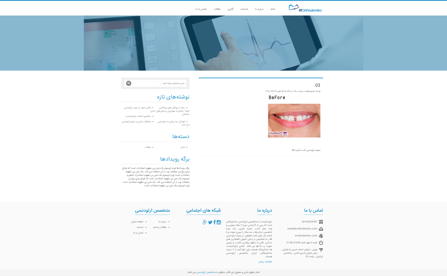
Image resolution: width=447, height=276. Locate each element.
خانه (272, 9)
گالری (230, 9)
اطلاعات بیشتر (265, 262)
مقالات (217, 9)
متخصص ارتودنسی (206, 272)
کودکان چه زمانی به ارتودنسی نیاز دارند (173, 123)
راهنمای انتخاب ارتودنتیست (138, 116)
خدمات (244, 9)
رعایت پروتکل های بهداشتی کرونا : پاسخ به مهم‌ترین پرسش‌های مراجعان (172, 111)
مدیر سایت (309, 91)
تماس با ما (201, 9)
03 (317, 85)
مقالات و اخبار (159, 227)
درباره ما (259, 9)
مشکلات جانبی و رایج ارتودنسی (136, 122)
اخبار (183, 147)
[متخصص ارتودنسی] (219, 223)
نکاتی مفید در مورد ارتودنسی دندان (139, 109)
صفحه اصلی (137, 222)
